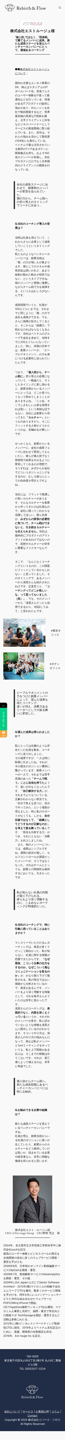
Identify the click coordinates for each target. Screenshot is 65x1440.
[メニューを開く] (60, 7)
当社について (12, 1411)
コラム (55, 1411)
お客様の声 (42, 1411)
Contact (32, 1415)
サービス (28, 1411)
